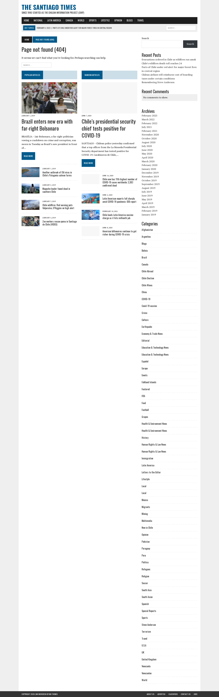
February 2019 (149, 210)
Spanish (145, 604)
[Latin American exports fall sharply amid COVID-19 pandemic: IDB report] (91, 201)
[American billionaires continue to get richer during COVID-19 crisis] (91, 234)
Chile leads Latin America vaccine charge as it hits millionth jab (117, 216)
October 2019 (149, 180)
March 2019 (148, 207)
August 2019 (148, 188)
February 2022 (149, 123)
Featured (146, 389)
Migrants (146, 507)
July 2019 (147, 191)
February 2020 (149, 165)
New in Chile (147, 527)
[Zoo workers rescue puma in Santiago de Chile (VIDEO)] (30, 224)
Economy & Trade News (152, 333)
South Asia (147, 590)
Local (144, 486)
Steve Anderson (149, 625)
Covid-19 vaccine (149, 306)
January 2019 (149, 214)
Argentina (146, 236)
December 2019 (150, 172)
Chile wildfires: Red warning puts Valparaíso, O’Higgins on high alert (58, 206)
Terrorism (146, 631)
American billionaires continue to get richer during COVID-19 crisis (119, 232)
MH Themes (53, 694)
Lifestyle (105, 20)
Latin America (54, 20)
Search (145, 38)
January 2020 (149, 169)
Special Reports (149, 611)
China (144, 292)
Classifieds (173, 694)
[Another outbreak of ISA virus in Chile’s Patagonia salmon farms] (30, 175)
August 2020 (148, 142)
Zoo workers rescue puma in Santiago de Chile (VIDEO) (59, 223)
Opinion (118, 20)
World (81, 20)
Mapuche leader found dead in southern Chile (56, 190)
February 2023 (149, 115)
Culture (145, 320)
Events (144, 375)
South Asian (147, 597)
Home (26, 20)
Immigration (147, 458)
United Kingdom (149, 659)
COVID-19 (146, 299)
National (38, 20)
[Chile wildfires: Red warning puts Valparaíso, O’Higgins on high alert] (30, 208)
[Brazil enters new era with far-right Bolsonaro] (49, 111)
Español (145, 361)
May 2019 (147, 199)
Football (145, 410)
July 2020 (147, 146)
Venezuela (146, 666)
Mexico (145, 500)
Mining (145, 514)
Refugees (146, 569)
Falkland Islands (149, 382)
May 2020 (147, 153)
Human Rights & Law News (154, 444)
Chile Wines (147, 285)
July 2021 (147, 127)
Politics (145, 562)
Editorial (145, 340)
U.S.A (144, 645)
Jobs (195, 694)
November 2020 (150, 134)
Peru (144, 555)
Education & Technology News (155, 347)
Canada (69, 20)
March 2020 (148, 161)
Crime (144, 313)
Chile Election (148, 278)
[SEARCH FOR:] (181, 27)
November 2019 (150, 176)
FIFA (143, 396)
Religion (145, 576)
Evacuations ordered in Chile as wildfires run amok (169, 59)
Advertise (161, 694)
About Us (150, 694)
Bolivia (145, 250)
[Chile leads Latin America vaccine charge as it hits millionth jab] (91, 217)
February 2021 (149, 130)
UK (143, 652)
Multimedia (147, 521)
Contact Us (186, 694)
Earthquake (147, 326)
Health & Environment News (154, 423)
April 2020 (147, 157)
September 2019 (151, 184)
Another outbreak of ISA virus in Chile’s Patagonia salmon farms (57, 174)
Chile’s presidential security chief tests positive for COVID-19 (109, 128)
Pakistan (146, 541)
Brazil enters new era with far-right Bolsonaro (47, 124)
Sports (92, 20)
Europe (145, 368)
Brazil (144, 257)
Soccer (145, 583)
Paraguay (146, 548)
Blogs (130, 20)
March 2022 (148, 119)
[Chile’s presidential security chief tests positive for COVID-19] (109, 111)
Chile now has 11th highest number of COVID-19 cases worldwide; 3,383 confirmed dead (119, 182)
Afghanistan (147, 230)
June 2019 (147, 195)
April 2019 (147, 203)
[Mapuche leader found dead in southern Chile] (30, 191)
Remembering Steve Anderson (158, 82)
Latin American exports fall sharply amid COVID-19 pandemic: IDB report (119, 200)
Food (144, 403)
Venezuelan (147, 673)
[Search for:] (36, 64)
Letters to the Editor (151, 472)
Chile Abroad (147, 271)
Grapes (145, 417)
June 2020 (147, 150)
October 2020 (149, 138)
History (145, 437)
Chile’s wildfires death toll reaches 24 (162, 63)
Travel (140, 20)
